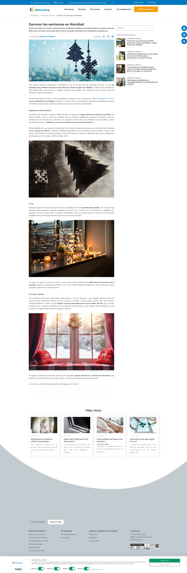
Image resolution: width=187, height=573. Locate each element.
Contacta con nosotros (37, 534)
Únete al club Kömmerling (38, 538)
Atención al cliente (37, 531)
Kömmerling (35, 15)
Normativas (65, 538)
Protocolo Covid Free (36, 551)
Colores (108, 9)
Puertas (82, 9)
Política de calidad (35, 544)
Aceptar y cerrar (165, 560)
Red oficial (59, 3)
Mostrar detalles (96, 569)
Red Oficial (93, 538)
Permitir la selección (165, 564)
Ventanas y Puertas (48, 15)
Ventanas (69, 9)
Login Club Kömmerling (40, 3)
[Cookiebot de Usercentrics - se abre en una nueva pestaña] (18, 569)
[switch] (57, 568)
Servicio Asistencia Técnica (38, 541)
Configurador (94, 541)
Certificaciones (34, 547)
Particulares (152, 2)
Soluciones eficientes (68, 534)
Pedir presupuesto (146, 9)
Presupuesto (93, 534)
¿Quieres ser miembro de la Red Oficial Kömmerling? (87, 3)
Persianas (95, 9)
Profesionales (138, 2)
